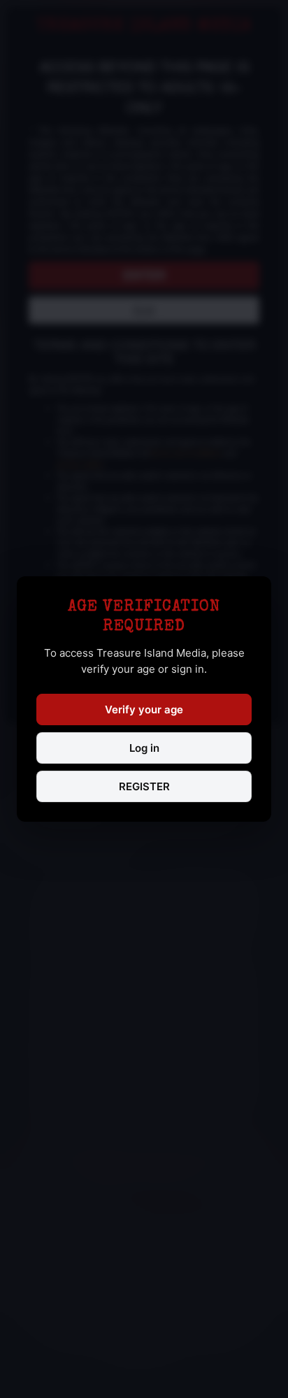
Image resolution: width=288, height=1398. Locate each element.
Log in (144, 748)
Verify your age (144, 709)
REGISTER (144, 786)
